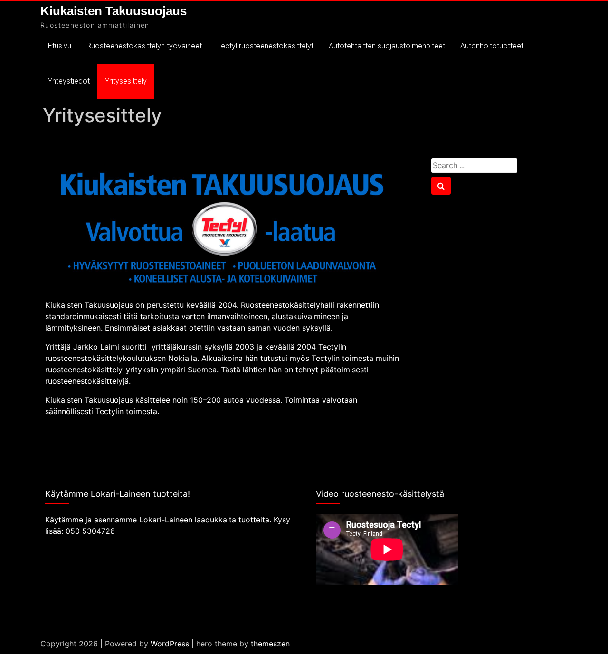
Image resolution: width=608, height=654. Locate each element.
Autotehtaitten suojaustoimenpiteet (387, 45)
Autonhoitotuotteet (491, 45)
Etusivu (59, 45)
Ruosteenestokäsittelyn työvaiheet (144, 45)
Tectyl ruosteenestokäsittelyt (265, 45)
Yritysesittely (126, 80)
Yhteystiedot (69, 80)
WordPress (170, 643)
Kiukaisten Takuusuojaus (113, 11)
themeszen (270, 643)
